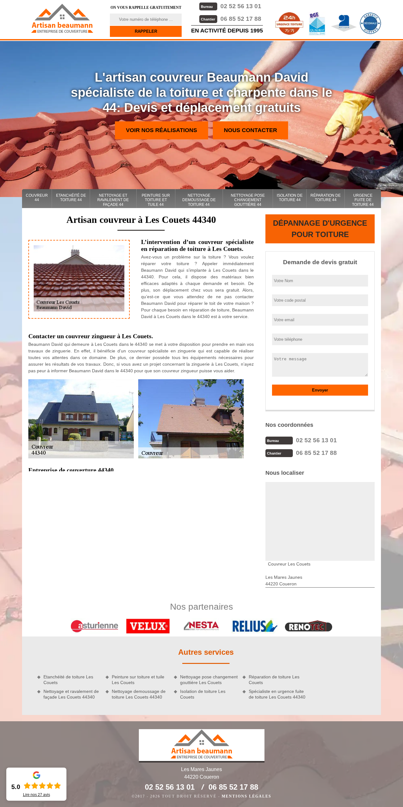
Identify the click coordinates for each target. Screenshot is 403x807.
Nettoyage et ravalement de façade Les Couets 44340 (71, 694)
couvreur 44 (37, 197)
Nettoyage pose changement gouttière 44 (248, 200)
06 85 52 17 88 (231, 18)
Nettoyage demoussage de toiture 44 (199, 200)
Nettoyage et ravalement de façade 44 (113, 200)
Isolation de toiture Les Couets (202, 694)
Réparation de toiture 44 (325, 197)
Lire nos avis (36, 794)
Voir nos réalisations (161, 130)
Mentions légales (246, 796)
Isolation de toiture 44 (290, 197)
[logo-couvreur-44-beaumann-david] (62, 18)
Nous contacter (250, 130)
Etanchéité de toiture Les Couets (68, 679)
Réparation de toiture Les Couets (274, 679)
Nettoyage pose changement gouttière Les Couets (209, 679)
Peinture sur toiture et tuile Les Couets (138, 679)
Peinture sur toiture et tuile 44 (156, 200)
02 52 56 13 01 (231, 6)
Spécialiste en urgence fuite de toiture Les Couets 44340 (277, 694)
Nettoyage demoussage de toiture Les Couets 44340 (139, 694)
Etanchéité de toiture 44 (71, 197)
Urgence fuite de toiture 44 (363, 200)
